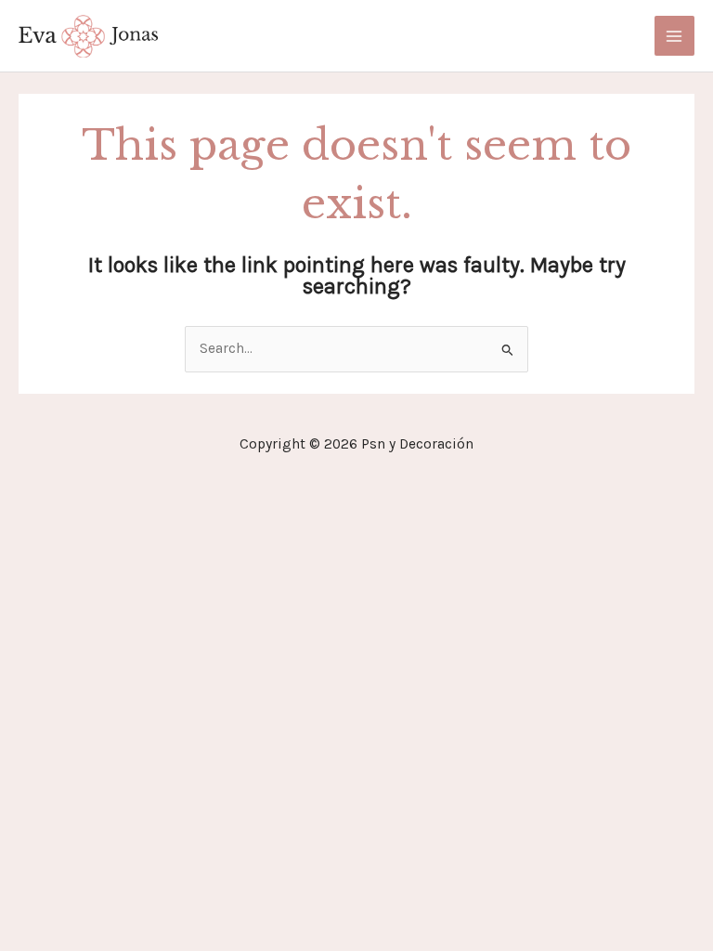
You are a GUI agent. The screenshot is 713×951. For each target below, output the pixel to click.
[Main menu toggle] (674, 36)
